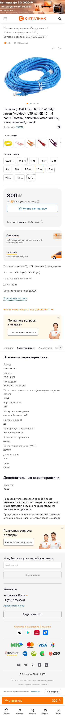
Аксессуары (45, 347)
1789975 (19, 127)
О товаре (8, 347)
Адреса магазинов (13, 605)
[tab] (8, 348)
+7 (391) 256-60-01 (14, 600)
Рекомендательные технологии (32, 684)
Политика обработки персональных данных (32, 680)
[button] (6, 711)
